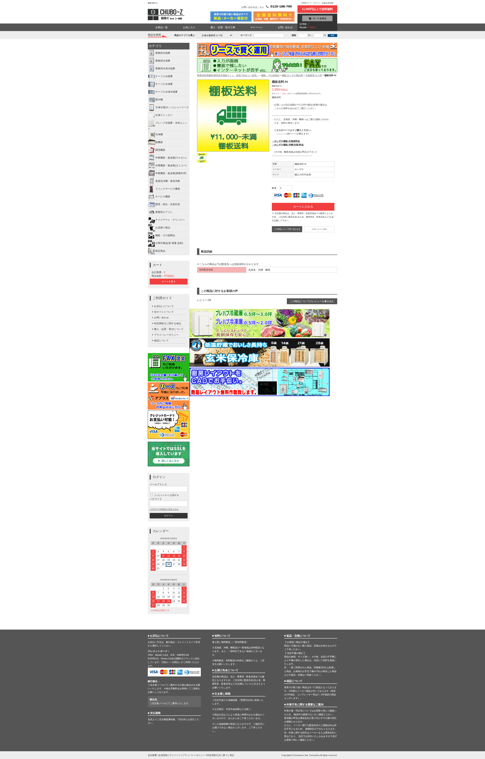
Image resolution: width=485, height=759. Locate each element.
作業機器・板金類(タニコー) (170, 165)
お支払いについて (164, 306)
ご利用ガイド (306, 3)
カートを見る (168, 281)
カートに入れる (303, 206)
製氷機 (159, 99)
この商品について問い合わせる (287, 229)
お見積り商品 (162, 227)
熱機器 (159, 142)
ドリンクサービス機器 (167, 188)
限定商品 (160, 250)
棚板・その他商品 (165, 235)
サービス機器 (162, 196)
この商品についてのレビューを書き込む (312, 301)
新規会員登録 (327, 3)
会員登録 (163, 755)
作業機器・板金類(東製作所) (170, 173)
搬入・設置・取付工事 (222, 27)
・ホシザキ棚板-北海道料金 (286, 141)
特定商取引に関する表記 (167, 323)
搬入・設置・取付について (169, 329)
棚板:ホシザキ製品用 (292, 75)
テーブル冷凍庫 (164, 84)
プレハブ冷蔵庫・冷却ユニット (167, 126)
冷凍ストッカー (164, 115)
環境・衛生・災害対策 (167, 204)
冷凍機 (159, 134)
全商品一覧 (161, 27)
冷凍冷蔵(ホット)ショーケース (172, 107)
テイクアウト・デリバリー (170, 219)
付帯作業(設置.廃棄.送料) (169, 243)
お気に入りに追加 (319, 229)
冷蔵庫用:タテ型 (313, 75)
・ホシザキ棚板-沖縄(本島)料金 (288, 144)
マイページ (256, 27)
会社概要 (152, 755)
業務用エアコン (164, 212)
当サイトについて (164, 311)
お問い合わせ (285, 27)
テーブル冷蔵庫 (164, 76)
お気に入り (189, 27)
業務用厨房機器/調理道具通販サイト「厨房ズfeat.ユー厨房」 (228, 75)
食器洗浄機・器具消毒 (167, 181)
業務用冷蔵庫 (162, 53)
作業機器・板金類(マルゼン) (170, 157)
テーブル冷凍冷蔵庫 (166, 92)
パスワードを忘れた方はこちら (164, 509)
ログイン (317, 3)
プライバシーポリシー (166, 334)
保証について (161, 340)
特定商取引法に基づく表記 (220, 755)
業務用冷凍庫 (162, 60)
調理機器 (160, 150)
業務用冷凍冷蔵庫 (165, 68)
